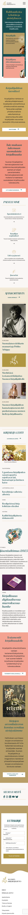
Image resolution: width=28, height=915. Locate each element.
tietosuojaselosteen (17, 849)
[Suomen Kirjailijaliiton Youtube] (7, 797)
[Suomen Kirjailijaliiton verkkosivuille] (11, 881)
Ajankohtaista (6, 897)
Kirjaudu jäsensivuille (8, 913)
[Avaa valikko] (24, 3)
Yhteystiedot (5, 910)
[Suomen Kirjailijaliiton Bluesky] (17, 797)
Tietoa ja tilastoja (7, 903)
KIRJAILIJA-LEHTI (7, 893)
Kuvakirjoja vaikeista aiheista (12, 493)
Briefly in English (7, 906)
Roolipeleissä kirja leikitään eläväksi (11, 505)
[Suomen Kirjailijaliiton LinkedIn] (10, 797)
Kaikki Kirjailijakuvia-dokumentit (12, 517)
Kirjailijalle (5, 900)
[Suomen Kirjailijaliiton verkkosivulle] (9, 3)
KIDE (3, 890)
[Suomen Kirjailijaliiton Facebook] (4, 797)
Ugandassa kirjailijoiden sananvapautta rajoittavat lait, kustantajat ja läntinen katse (13, 477)
